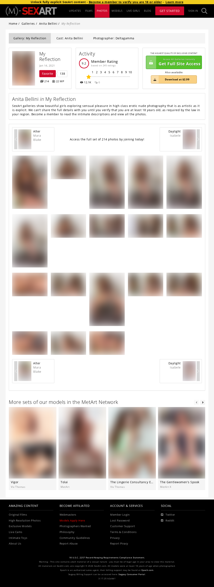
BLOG (147, 11)
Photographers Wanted (75, 526)
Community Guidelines (75, 538)
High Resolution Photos (25, 520)
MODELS (117, 11)
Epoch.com (147, 570)
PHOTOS (102, 11)
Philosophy (67, 532)
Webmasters (68, 514)
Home (13, 24)
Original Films (18, 514)
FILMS (89, 11)
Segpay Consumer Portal (131, 574)
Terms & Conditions (123, 532)
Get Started (170, 11)
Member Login (120, 514)
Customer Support (122, 526)
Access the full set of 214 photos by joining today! (107, 139)
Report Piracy (119, 543)
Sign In (193, 11)
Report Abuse (69, 543)
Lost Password (120, 520)
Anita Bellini (48, 24)
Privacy (115, 538)
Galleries (28, 24)
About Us (15, 543)
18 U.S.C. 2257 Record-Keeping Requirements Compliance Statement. (107, 557)
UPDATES (75, 11)
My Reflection (50, 56)
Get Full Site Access (179, 62)
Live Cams (15, 532)
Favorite (47, 74)
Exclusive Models (20, 526)
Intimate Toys (18, 538)
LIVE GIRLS (133, 11)
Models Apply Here (72, 520)
